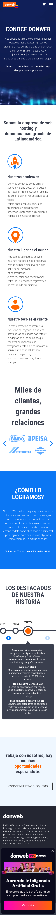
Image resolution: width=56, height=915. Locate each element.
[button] (51, 443)
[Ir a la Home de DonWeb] (9, 4)
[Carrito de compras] (44, 4)
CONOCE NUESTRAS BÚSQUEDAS (28, 786)
